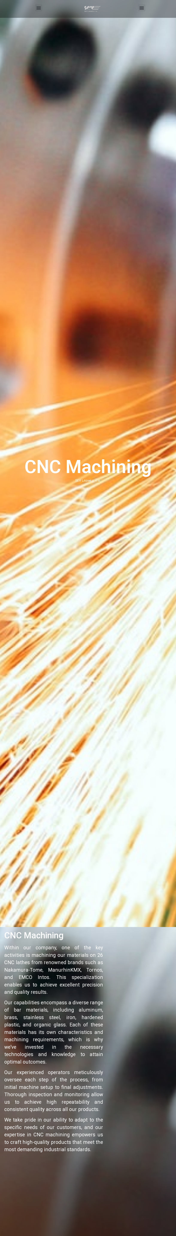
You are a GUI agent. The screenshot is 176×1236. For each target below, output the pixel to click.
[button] (38, 7)
